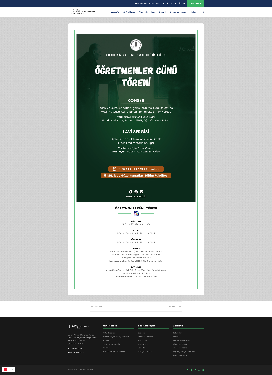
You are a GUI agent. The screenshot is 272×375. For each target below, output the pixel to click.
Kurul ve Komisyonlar (111, 344)
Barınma (141, 333)
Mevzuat (106, 348)
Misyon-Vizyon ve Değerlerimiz (116, 337)
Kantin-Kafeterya (145, 337)
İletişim (194, 12)
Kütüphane (142, 340)
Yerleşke (141, 348)
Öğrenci (162, 12)
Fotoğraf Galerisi (145, 351)
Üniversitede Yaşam (178, 12)
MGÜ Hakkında (129, 12)
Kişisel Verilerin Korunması (114, 351)
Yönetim (106, 340)
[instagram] (184, 3)
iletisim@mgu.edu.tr (76, 352)
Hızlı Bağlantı (154, 3)
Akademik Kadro (180, 348)
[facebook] (167, 3)
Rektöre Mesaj (141, 3)
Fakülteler (177, 333)
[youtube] (180, 3)
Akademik (143, 12)
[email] (163, 3)
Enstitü (176, 337)
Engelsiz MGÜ (196, 3)
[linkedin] (171, 3)
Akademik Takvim (180, 344)
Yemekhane (143, 344)
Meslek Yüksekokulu (181, 340)
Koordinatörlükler (180, 355)
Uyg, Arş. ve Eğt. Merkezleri (184, 351)
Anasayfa (114, 12)
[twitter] (175, 3)
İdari (153, 12)
